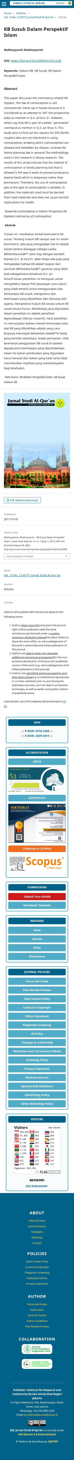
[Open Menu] (4, 4)
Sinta (37, 930)
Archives (21, 13)
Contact (37, 1243)
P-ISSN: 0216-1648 (37, 731)
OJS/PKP (53, 1441)
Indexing (37, 1237)
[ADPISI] (37, 1368)
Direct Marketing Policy (37, 1104)
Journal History (37, 1226)
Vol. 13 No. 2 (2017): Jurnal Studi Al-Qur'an (28, 17)
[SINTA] (37, 779)
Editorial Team (37, 1220)
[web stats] (37, 1181)
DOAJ (37, 947)
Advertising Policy (37, 1095)
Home (7, 13)
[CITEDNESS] (37, 863)
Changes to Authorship (37, 1042)
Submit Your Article (37, 896)
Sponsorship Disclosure (37, 1086)
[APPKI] (37, 1353)
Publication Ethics (37, 1278)
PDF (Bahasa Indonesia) (23, 500)
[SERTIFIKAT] (37, 823)
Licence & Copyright (37, 1007)
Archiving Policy (37, 1060)
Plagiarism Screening (37, 1025)
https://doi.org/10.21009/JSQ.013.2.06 (36, 61)
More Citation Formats (20, 556)
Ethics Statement (37, 1016)
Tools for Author (37, 1315)
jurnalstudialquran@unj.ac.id (41, 1414)
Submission (37, 1309)
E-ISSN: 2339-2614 (37, 736)
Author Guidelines (37, 1321)
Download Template (37, 905)
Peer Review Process (37, 990)
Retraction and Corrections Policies (37, 1051)
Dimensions (37, 956)
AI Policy (37, 1034)
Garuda (37, 939)
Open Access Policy (37, 999)
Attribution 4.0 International (37, 1434)
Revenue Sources (37, 1077)
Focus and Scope (37, 981)
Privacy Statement (37, 1069)
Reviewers (37, 1232)
